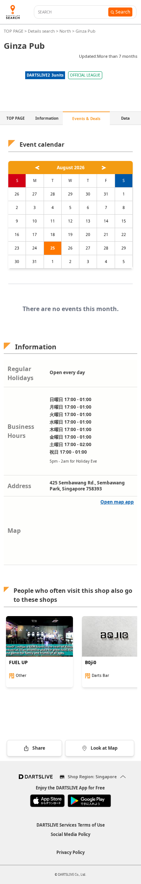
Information (47, 118)
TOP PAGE (14, 31)
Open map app (117, 502)
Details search (42, 31)
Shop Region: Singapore (92, 776)
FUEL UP (18, 663)
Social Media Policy (70, 834)
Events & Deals (86, 118)
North (65, 31)
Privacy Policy (70, 852)
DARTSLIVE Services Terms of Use (70, 825)
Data (125, 118)
